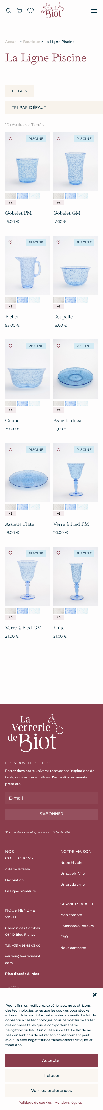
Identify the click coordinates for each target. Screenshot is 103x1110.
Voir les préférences (51, 1090)
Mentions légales (68, 1102)
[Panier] (19, 10)
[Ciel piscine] (34, 196)
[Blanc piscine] (10, 196)
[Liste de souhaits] (30, 10)
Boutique (31, 42)
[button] (95, 995)
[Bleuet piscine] (22, 196)
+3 (11, 203)
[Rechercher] (8, 10)
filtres (19, 91)
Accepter (51, 1060)
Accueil (12, 42)
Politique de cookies (35, 1102)
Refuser (52, 1075)
